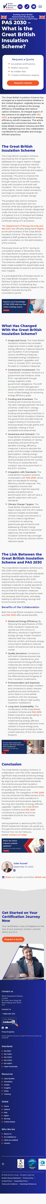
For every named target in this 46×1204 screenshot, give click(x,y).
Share (8, 877)
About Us (7, 1134)
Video (6, 1091)
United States (9, 1122)
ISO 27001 (8, 1060)
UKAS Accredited (11, 1140)
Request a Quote (23, 83)
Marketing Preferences (28, 1184)
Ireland (7, 1109)
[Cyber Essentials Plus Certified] (32, 1164)
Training (7, 1094)
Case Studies (9, 1079)
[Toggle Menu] (40, 7)
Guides (7, 1085)
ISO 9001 (7, 1051)
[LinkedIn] (14, 870)
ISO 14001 (8, 1054)
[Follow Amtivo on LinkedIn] (23, 1022)
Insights (7, 1088)
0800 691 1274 (9, 1014)
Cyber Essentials (10, 1067)
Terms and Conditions (10, 1184)
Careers (7, 1143)
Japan (6, 1116)
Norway (7, 1119)
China (6, 1106)
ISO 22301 (8, 1057)
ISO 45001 (8, 1063)
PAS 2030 (31, 478)
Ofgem (40, 229)
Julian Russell (20, 863)
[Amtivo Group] (8, 1164)
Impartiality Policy (20, 1181)
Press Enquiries (8, 1032)
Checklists (8, 1082)
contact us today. (18, 835)
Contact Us (6, 1009)
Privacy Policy (28, 1178)
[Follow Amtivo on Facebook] (3, 1028)
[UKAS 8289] (21, 1164)
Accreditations (10, 1137)
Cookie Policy (7, 1181)
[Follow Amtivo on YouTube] (7, 1028)
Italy (5, 1112)
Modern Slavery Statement (11, 1178)
